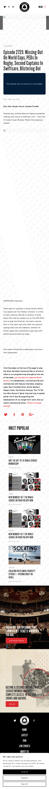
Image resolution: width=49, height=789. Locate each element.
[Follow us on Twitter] (4, 7)
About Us (24, 751)
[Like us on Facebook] (9, 7)
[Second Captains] (24, 7)
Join (24, 741)
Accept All (24, 772)
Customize (24, 778)
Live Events (24, 746)
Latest (24, 735)
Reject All (24, 784)
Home (24, 730)
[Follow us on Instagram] (13, 7)
